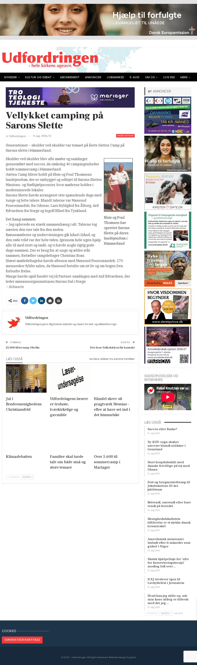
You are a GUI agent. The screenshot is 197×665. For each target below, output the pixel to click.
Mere (184, 77)
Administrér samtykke (22, 640)
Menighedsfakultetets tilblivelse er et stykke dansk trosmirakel (169, 522)
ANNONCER (93, 77)
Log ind (169, 77)
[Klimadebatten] (26, 436)
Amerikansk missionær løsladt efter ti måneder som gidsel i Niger (169, 543)
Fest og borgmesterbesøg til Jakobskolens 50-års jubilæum (169, 486)
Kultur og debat (38, 77)
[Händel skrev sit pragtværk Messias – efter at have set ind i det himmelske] (114, 378)
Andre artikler (125, 135)
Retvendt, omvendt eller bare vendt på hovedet (169, 504)
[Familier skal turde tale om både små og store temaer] (70, 436)
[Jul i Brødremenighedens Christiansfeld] (26, 378)
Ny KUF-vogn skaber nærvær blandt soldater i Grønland (167, 445)
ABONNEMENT (69, 77)
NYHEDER (10, 77)
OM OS (150, 77)
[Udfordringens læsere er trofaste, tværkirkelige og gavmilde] (70, 378)
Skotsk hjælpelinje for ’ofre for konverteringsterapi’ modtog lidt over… (168, 563)
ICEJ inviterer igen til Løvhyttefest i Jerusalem (166, 581)
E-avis (134, 77)
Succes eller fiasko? (162, 429)
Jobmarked (115, 77)
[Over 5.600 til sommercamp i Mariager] (114, 436)
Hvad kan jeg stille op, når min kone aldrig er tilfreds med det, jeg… (168, 599)
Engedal (131, 657)
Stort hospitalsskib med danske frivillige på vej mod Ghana (169, 466)
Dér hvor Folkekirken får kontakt (112, 347)
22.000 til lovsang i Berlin (22, 347)
